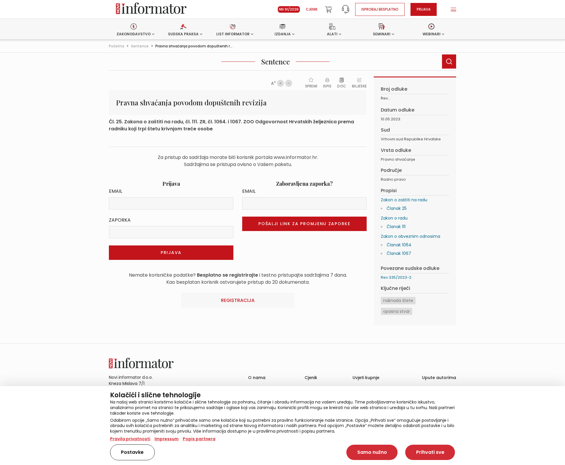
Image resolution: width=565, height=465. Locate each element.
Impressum (166, 439)
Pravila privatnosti (130, 439)
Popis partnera (199, 439)
